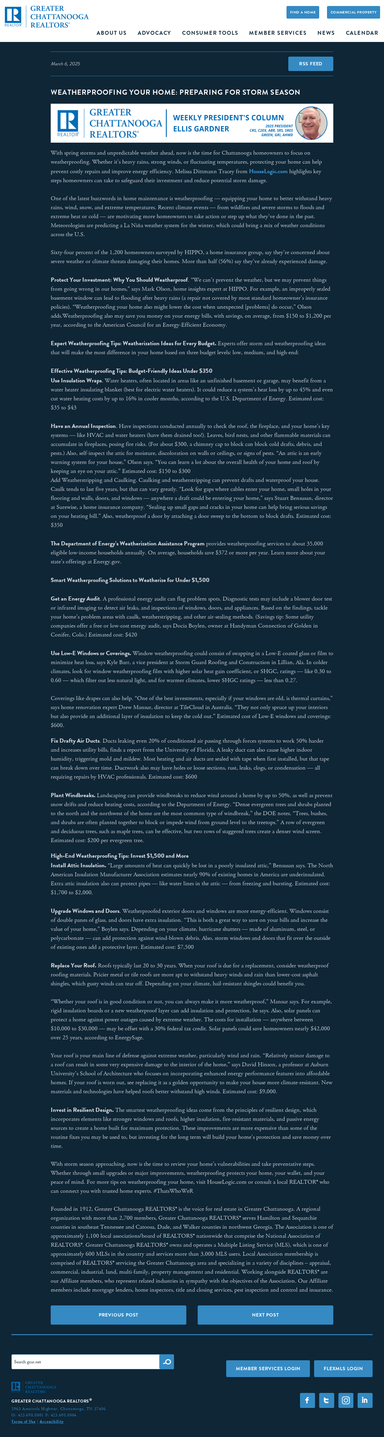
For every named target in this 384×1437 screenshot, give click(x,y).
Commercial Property (353, 12)
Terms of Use (23, 1421)
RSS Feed (310, 64)
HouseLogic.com (268, 171)
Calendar (362, 33)
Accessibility (52, 1421)
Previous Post (118, 1315)
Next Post (265, 1315)
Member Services (278, 33)
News (326, 33)
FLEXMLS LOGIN (343, 1368)
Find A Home (303, 12)
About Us (112, 33)
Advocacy (154, 33)
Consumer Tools (210, 33)
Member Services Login (268, 1368)
